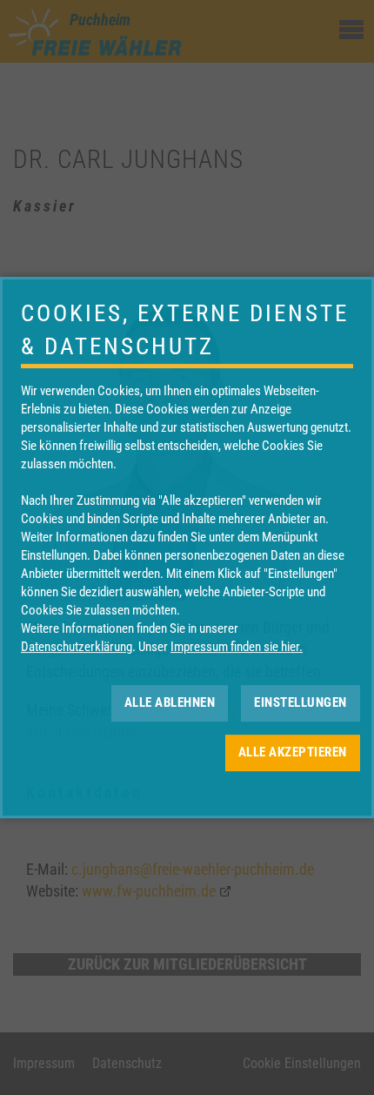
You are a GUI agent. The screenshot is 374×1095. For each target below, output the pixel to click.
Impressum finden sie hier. (236, 647)
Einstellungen (300, 702)
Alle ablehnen (170, 702)
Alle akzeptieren (292, 752)
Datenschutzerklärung (76, 647)
